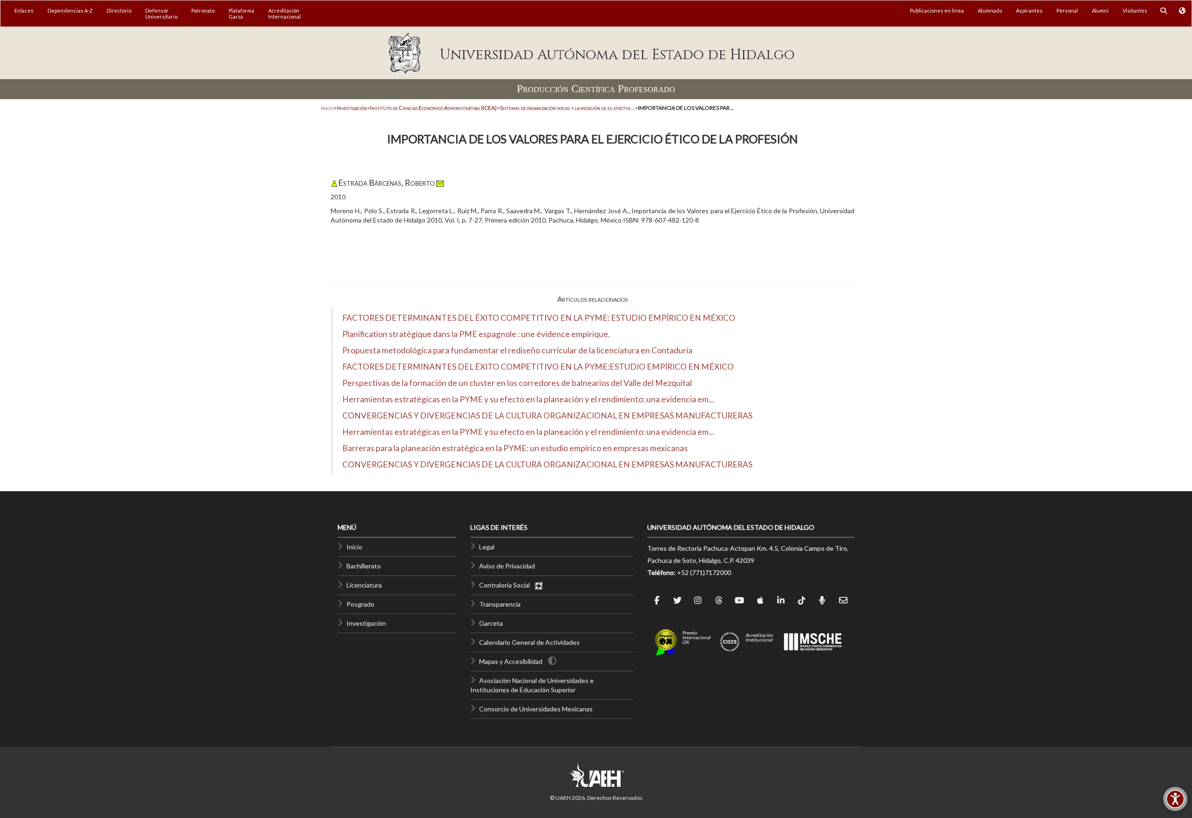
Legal (486, 547)
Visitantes (1135, 10)
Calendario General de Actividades (529, 642)
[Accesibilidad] (1175, 799)
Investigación (366, 623)
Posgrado (360, 604)
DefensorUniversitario (161, 13)
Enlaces (24, 10)
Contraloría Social (506, 585)
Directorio (119, 10)
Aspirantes (1029, 10)
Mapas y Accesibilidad (510, 661)
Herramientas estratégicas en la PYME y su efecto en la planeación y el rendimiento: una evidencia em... (528, 399)
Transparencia (500, 604)
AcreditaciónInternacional (284, 13)
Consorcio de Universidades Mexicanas (536, 709)
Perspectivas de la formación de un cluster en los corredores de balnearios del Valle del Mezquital (517, 383)
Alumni (1100, 10)
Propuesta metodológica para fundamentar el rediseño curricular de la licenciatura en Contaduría (517, 350)
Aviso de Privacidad (507, 566)
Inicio (327, 107)
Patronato (203, 10)
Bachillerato (363, 566)
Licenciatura (364, 585)
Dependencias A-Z (70, 10)
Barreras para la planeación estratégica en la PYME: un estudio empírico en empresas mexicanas (515, 448)
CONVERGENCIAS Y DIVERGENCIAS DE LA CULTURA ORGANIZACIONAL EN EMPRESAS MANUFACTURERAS (547, 415)
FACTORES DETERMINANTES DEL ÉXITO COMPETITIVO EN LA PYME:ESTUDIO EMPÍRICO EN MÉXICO (538, 367)
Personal (1067, 10)
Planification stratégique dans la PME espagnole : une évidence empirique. (476, 334)
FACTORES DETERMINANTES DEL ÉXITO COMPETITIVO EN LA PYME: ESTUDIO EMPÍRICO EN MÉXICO (538, 318)
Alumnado (990, 10)
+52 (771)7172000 (704, 572)
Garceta (491, 623)
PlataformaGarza (241, 13)
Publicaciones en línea (937, 10)
